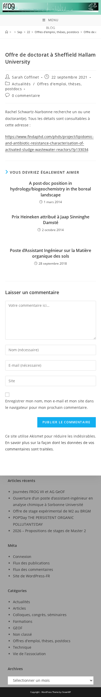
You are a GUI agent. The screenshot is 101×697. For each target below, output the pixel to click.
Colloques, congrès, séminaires (40, 614)
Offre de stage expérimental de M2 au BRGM (52, 511)
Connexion (22, 556)
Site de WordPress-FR (31, 575)
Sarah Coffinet (25, 77)
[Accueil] (6, 32)
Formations (22, 621)
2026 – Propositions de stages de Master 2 (49, 530)
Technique (22, 647)
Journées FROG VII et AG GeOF (39, 491)
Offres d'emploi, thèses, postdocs (41, 640)
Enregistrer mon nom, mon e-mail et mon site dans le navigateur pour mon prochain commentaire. (49, 404)
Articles (19, 608)
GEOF (17, 627)
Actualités (21, 83)
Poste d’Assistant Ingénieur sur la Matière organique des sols (50, 253)
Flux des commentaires (33, 569)
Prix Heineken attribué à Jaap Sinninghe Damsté (50, 219)
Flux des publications (31, 563)
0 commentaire (26, 95)
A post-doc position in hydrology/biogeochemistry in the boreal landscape (50, 189)
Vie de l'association (29, 653)
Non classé (22, 634)
